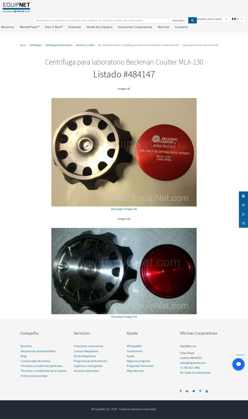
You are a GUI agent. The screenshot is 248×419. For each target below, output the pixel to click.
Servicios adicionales (86, 371)
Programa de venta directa (90, 361)
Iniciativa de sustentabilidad (38, 351)
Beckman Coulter (85, 45)
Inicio (23, 45)
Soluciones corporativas (88, 346)
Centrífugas (35, 45)
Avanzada (177, 20)
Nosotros (26, 346)
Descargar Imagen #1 (124, 209)
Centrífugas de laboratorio (59, 45)
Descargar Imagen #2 (124, 317)
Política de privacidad (34, 376)
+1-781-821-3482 (190, 368)
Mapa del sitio (135, 371)
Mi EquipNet (134, 346)
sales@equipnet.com (193, 363)
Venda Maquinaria (85, 356)
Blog (24, 356)
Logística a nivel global (88, 366)
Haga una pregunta (138, 361)
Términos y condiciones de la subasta (43, 371)
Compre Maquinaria (86, 351)
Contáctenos (135, 351)
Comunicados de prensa (35, 361)
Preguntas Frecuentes (140, 366)
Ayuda (130, 356)
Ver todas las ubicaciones (195, 373)
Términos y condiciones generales (42, 366)
